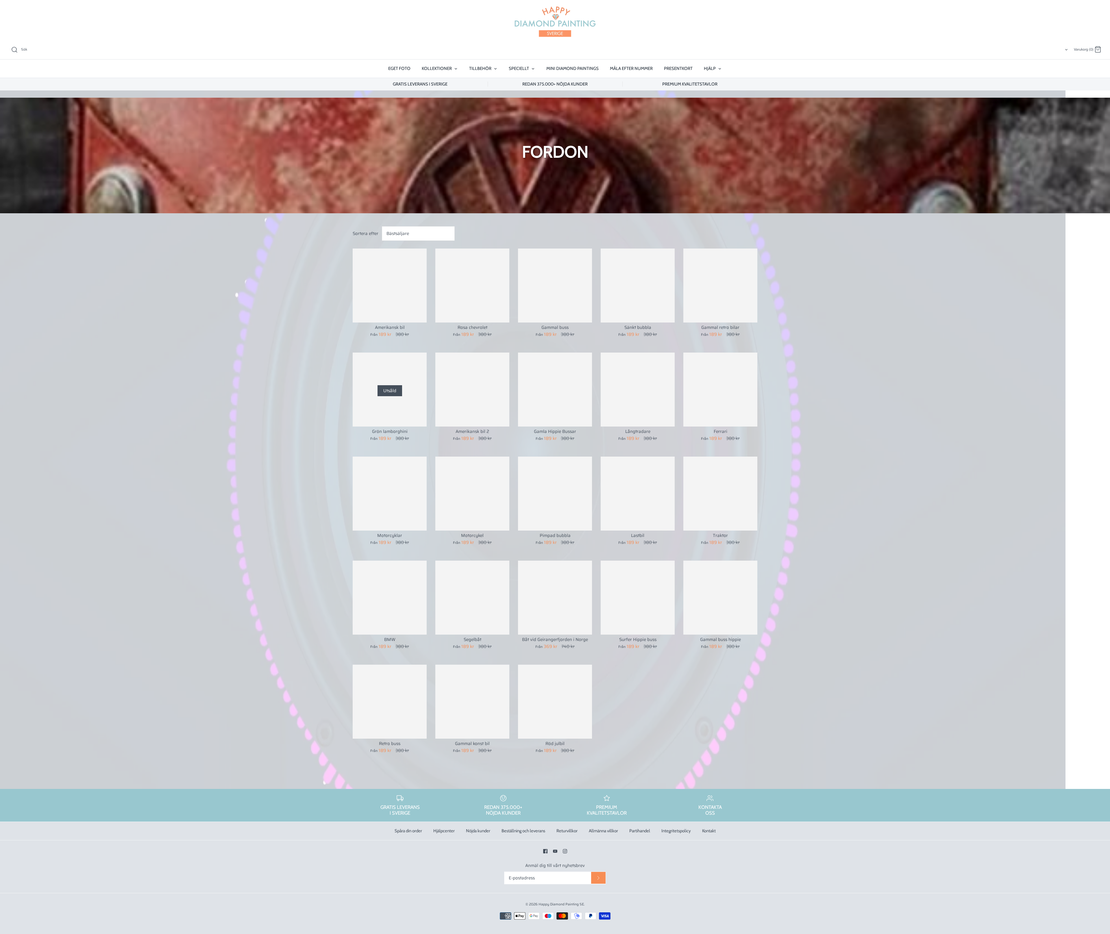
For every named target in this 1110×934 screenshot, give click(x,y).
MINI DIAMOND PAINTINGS (572, 68)
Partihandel (639, 830)
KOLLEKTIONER (437, 68)
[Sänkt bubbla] (638, 286)
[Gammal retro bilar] (720, 286)
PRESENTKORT (678, 68)
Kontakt (709, 830)
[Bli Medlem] (598, 878)
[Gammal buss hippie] (720, 598)
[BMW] (390, 598)
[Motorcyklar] (390, 494)
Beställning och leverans (523, 830)
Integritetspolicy (676, 830)
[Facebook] (545, 851)
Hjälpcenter (444, 830)
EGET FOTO (399, 68)
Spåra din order (408, 830)
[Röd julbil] (555, 702)
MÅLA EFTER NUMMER (631, 68)
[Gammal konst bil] (472, 702)
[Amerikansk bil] (390, 286)
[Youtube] (555, 851)
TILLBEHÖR (480, 68)
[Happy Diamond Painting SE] (555, 22)
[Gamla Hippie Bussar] (555, 390)
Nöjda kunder (478, 830)
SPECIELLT (519, 68)
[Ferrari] (720, 390)
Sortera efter (365, 233)
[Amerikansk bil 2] (472, 390)
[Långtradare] (638, 390)
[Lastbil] (638, 494)
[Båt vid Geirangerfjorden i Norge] (555, 598)
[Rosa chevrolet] (472, 286)
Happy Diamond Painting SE (561, 904)
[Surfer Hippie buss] (638, 598)
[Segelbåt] (472, 598)
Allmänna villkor (603, 830)
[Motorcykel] (472, 494)
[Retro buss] (390, 702)
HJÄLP (710, 68)
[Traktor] (720, 494)
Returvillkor (567, 830)
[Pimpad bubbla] (555, 494)
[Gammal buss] (555, 286)
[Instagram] (565, 851)
